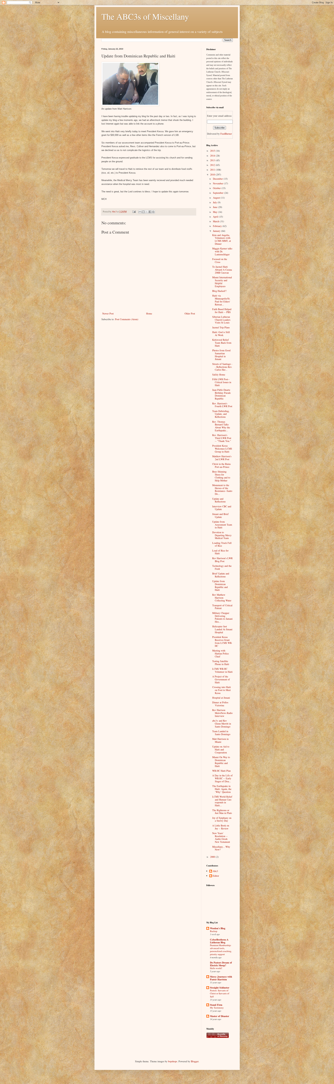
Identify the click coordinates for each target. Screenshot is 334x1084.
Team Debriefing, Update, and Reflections (220, 414)
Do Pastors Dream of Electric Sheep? (221, 964)
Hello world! (216, 968)
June (215, 207)
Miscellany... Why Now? (221, 848)
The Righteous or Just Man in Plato (222, 812)
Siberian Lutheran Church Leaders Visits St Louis (221, 319)
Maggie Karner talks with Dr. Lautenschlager (222, 251)
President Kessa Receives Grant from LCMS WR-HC (222, 641)
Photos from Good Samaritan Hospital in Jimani (221, 355)
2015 (213, 150)
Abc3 (215, 871)
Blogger (194, 1061)
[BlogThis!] (143, 212)
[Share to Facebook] (150, 212)
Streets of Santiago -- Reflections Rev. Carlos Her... (222, 366)
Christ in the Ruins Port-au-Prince (221, 465)
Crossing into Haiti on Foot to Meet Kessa (221, 690)
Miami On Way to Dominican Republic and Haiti (221, 761)
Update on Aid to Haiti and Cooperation (220, 749)
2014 (213, 155)
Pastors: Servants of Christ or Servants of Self (219, 993)
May (215, 212)
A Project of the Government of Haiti (221, 679)
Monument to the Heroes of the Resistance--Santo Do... (222, 489)
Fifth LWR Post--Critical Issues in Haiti (221, 382)
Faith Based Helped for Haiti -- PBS (221, 310)
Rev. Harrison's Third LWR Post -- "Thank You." (221, 438)
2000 (213, 856)
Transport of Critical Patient (222, 607)
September (218, 192)
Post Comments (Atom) (126, 319)
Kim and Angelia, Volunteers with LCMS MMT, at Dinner (221, 239)
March (216, 221)
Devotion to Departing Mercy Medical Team (222, 535)
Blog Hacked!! (219, 291)
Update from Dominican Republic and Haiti (220, 585)
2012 (213, 165)
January (217, 231)
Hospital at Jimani (221, 697)
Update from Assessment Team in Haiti (222, 524)
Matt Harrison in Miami (220, 740)
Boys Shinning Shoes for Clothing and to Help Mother (221, 476)
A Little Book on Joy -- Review (220, 827)
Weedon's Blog (217, 928)
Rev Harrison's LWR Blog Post (222, 560)
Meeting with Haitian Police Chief (220, 653)
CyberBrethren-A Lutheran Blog (219, 941)
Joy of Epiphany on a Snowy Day (221, 819)
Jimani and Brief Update (220, 515)
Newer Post (108, 313)
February (217, 226)
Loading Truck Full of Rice (222, 544)
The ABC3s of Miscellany (145, 16)
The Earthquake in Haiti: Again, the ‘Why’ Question (221, 789)
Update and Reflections (219, 500)
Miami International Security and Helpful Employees (222, 282)
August (217, 197)
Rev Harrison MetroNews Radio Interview (222, 713)
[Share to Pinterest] (153, 212)
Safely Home (218, 374)
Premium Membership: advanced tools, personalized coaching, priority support (221, 950)
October (217, 188)
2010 (213, 174)
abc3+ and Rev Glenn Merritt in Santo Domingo (221, 723)
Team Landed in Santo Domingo (221, 733)
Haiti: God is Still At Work (221, 333)
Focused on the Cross (219, 260)
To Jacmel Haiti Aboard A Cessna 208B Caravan (222, 269)
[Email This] (140, 212)
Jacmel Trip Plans (221, 327)
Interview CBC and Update (221, 508)
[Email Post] (134, 211)
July (215, 202)
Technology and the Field (222, 567)
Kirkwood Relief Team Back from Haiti (221, 342)
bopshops (172, 1061)
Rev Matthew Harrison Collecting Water (221, 597)
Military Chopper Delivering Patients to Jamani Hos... (222, 617)
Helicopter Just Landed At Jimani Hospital (222, 629)
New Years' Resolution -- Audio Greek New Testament (221, 837)
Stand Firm (216, 1005)
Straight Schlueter (219, 987)
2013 (213, 160)
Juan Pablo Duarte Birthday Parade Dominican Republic (221, 394)
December (218, 178)
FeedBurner (226, 133)
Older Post (190, 313)
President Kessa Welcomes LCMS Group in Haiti (222, 448)
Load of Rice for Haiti (220, 552)
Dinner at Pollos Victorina (220, 704)
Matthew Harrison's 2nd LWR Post (221, 458)
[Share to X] (146, 212)
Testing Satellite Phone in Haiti (220, 662)
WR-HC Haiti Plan (221, 770)
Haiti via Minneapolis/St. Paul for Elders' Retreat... (221, 300)
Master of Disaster (219, 1016)
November (218, 183)
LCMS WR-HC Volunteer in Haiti (222, 670)
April (216, 216)
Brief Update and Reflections (220, 575)
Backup (213, 931)
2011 (213, 169)
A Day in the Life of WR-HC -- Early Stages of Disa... (222, 778)
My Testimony (217, 1007)
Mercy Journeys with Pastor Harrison (221, 978)
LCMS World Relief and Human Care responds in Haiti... (222, 801)
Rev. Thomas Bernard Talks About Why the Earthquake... (221, 426)
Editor (216, 875)
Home (149, 313)
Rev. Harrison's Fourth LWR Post (222, 405)
